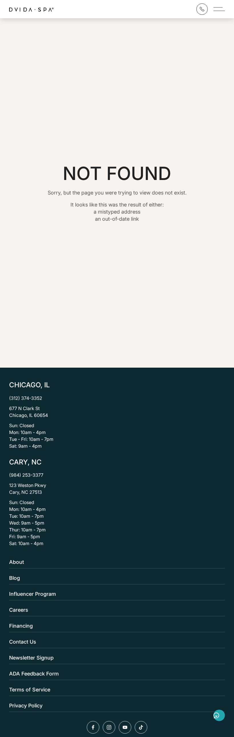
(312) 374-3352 (25, 398)
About (16, 562)
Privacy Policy (26, 706)
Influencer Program (32, 594)
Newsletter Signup (31, 658)
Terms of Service (29, 690)
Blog (14, 578)
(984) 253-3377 (26, 475)
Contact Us (22, 642)
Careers (18, 610)
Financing (21, 626)
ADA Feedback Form (34, 674)
